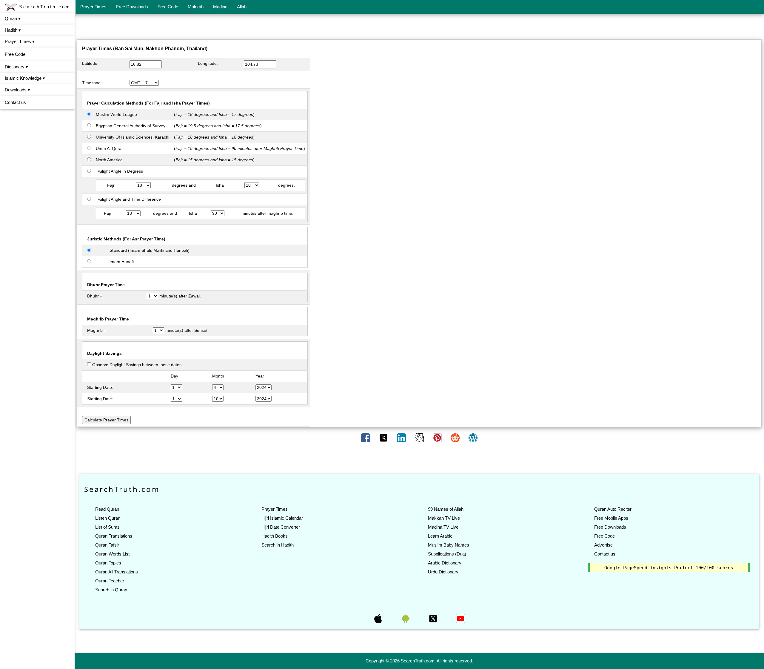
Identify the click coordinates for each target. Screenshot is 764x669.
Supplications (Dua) (447, 553)
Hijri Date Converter (280, 527)
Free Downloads (132, 6)
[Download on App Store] (379, 618)
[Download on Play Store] (406, 618)
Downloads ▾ (17, 89)
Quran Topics (108, 562)
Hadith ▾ (13, 30)
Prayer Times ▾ (20, 41)
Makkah (196, 6)
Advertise (603, 544)
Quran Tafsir (107, 544)
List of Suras (107, 527)
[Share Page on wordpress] (473, 437)
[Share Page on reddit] (456, 437)
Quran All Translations (116, 571)
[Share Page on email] (420, 437)
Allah (242, 6)
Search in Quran (111, 589)
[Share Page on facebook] (366, 437)
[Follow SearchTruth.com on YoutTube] (460, 618)
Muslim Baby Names (448, 544)
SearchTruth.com (44, 6)
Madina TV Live (443, 527)
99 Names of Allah (445, 509)
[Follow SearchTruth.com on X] (434, 618)
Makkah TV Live (444, 518)
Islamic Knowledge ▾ (25, 78)
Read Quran (107, 509)
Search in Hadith (277, 544)
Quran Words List (112, 553)
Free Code (168, 6)
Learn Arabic (440, 535)
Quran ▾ (13, 18)
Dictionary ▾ (16, 66)
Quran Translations (113, 535)
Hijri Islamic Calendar (282, 518)
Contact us (15, 102)
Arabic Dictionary (444, 562)
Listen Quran (107, 518)
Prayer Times (93, 6)
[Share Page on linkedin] (402, 437)
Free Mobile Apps (611, 518)
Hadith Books (274, 535)
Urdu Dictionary (443, 571)
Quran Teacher (109, 580)
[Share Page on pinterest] (438, 437)
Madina (220, 6)
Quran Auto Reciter (612, 509)
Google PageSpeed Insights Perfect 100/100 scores (668, 567)
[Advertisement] (419, 27)
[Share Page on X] (384, 437)
